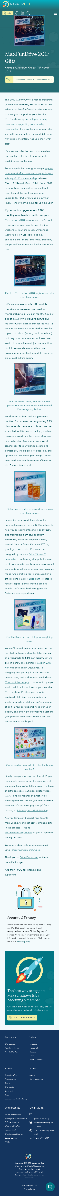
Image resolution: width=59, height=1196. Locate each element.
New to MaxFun (11, 1052)
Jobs (7, 1095)
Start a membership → (24, 1017)
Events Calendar (36, 1060)
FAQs (7, 1142)
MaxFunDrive (20, 80)
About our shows (12, 1048)
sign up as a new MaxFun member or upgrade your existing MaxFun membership (29, 173)
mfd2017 (31, 80)
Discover (33, 1052)
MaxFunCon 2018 (15, 220)
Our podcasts (10, 1044)
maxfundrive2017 (44, 80)
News (32, 1056)
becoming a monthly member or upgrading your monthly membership (26, 124)
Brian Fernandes (29, 857)
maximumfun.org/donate (18, 832)
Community (9, 1091)
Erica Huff (34, 579)
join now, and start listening (32, 810)
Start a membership (13, 1115)
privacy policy (23, 942)
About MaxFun (11, 1075)
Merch (32, 1075)
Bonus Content (11, 1138)
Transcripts (34, 1048)
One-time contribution (14, 1134)
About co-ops (10, 1079)
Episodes (33, 1044)
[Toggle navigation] (55, 13)
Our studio (9, 1087)
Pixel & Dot (32, 1186)
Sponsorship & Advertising (16, 1099)
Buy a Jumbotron (36, 1079)
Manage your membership (16, 1118)
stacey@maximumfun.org (26, 850)
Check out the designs (17, 682)
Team (7, 1083)
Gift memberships (12, 1122)
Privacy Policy (29, 1189)
